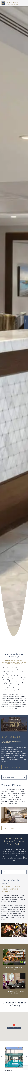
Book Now (26, 322)
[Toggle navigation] (24, 3)
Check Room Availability (13, 767)
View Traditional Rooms (13, 828)
